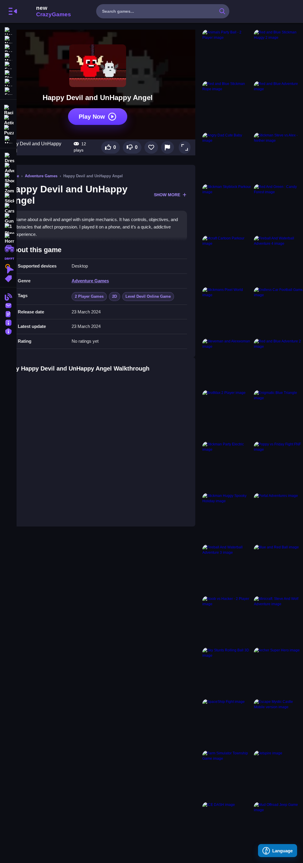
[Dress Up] (8, 158)
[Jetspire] (278, 775)
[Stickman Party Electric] (227, 466)
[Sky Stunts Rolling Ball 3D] (227, 672)
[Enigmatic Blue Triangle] (278, 414)
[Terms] (8, 313)
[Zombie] (8, 188)
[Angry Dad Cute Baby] (227, 157)
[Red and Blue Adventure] (278, 105)
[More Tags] (8, 278)
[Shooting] (8, 178)
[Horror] (8, 239)
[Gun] (8, 218)
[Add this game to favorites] (151, 147)
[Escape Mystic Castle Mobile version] (278, 723)
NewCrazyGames (45, 11)
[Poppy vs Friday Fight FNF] (278, 466)
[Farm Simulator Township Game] (227, 775)
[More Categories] (8, 139)
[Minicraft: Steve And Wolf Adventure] (278, 620)
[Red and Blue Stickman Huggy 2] (278, 54)
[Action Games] (8, 120)
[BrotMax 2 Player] (227, 414)
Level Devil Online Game (148, 296)
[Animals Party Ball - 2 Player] (227, 54)
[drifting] (8, 259)
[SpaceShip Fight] (227, 723)
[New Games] (8, 39)
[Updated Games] (8, 82)
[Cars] (8, 208)
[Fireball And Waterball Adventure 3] (227, 569)
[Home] (8, 30)
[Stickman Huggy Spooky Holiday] (227, 517)
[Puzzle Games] (8, 130)
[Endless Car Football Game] (278, 311)
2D (114, 296)
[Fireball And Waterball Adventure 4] (278, 260)
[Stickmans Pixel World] (227, 311)
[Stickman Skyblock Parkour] (227, 208)
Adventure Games (41, 176)
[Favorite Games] (8, 90)
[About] (8, 322)
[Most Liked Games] (8, 56)
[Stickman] (8, 198)
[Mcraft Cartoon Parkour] (227, 260)
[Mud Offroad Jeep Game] (278, 826)
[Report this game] (167, 147)
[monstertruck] (8, 249)
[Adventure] (8, 168)
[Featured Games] (8, 64)
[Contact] (8, 305)
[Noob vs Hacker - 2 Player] (227, 620)
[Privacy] (8, 330)
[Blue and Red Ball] (278, 569)
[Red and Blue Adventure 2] (278, 363)
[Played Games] (8, 73)
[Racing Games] (8, 109)
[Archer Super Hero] (278, 672)
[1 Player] (8, 228)
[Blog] (8, 296)
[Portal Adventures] (278, 517)
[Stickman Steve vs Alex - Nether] (278, 157)
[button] (184, 147)
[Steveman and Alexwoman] (227, 363)
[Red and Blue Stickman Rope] (227, 105)
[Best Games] (8, 47)
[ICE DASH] (227, 826)
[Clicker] (8, 269)
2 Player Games (89, 296)
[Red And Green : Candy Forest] (278, 208)
